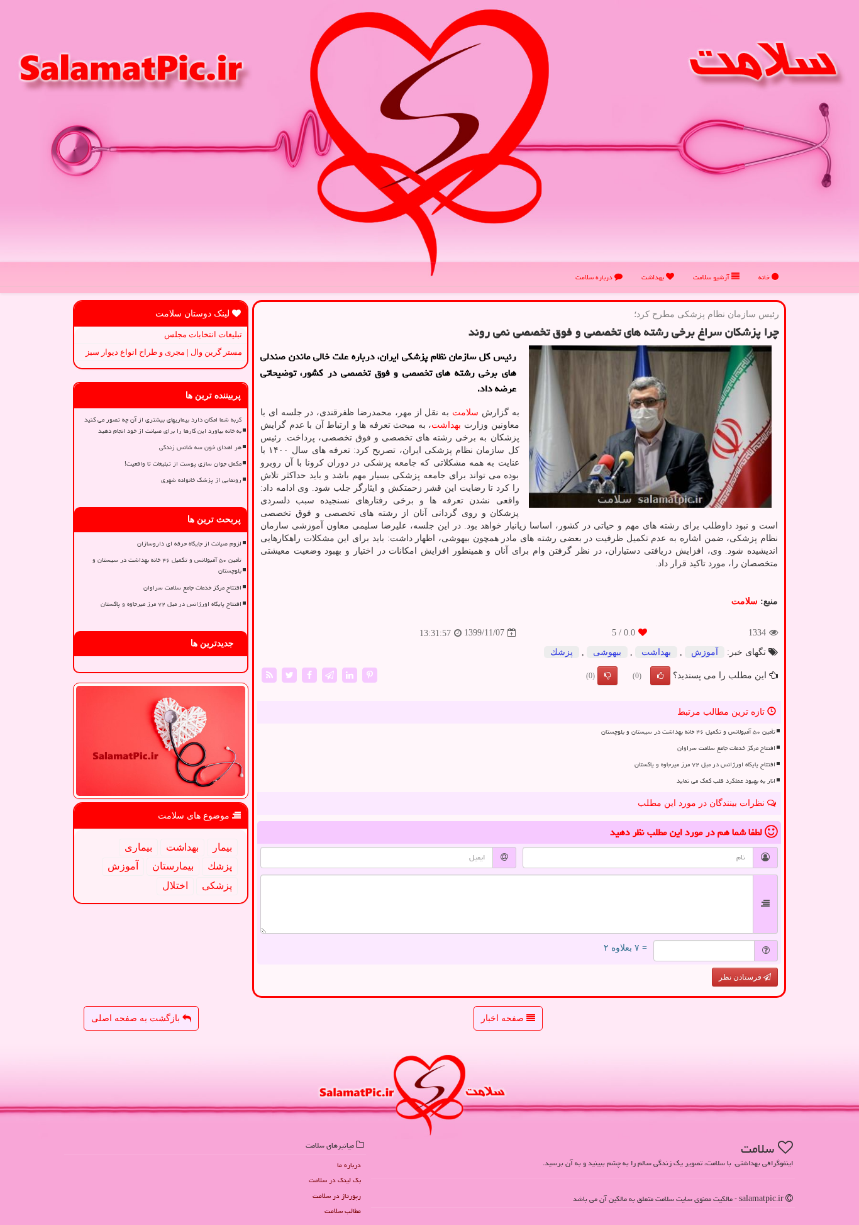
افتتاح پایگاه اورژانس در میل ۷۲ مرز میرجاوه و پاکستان (705, 764)
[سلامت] (429, 142)
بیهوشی (607, 652)
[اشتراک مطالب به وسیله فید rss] (269, 674)
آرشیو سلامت (712, 277)
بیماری (138, 847)
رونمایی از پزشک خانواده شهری (201, 480)
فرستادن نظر (741, 977)
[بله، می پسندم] (660, 675)
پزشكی (217, 885)
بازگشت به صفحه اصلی (136, 1018)
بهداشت (653, 277)
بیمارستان (173, 866)
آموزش (704, 652)
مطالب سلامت (342, 1210)
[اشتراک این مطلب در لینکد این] (349, 674)
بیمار (222, 847)
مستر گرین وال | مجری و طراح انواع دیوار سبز (164, 352)
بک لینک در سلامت (335, 1180)
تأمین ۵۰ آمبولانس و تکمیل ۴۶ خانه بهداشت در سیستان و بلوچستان (688, 731)
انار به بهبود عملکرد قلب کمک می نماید (726, 781)
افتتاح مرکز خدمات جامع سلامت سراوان (726, 748)
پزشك (561, 652)
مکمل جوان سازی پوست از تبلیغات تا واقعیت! (183, 463)
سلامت (465, 412)
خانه (765, 277)
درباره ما (349, 1165)
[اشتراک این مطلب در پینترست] (370, 674)
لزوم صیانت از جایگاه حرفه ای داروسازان (189, 543)
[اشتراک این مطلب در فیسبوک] (309, 674)
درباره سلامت (594, 277)
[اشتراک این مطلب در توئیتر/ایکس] (289, 674)
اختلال (175, 885)
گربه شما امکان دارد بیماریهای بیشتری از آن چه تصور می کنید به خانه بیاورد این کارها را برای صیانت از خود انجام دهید (162, 425)
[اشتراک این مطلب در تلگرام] (329, 674)
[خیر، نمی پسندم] (607, 675)
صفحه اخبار (503, 1018)
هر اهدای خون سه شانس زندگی (200, 447)
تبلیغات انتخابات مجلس (203, 334)
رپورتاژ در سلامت (337, 1195)
